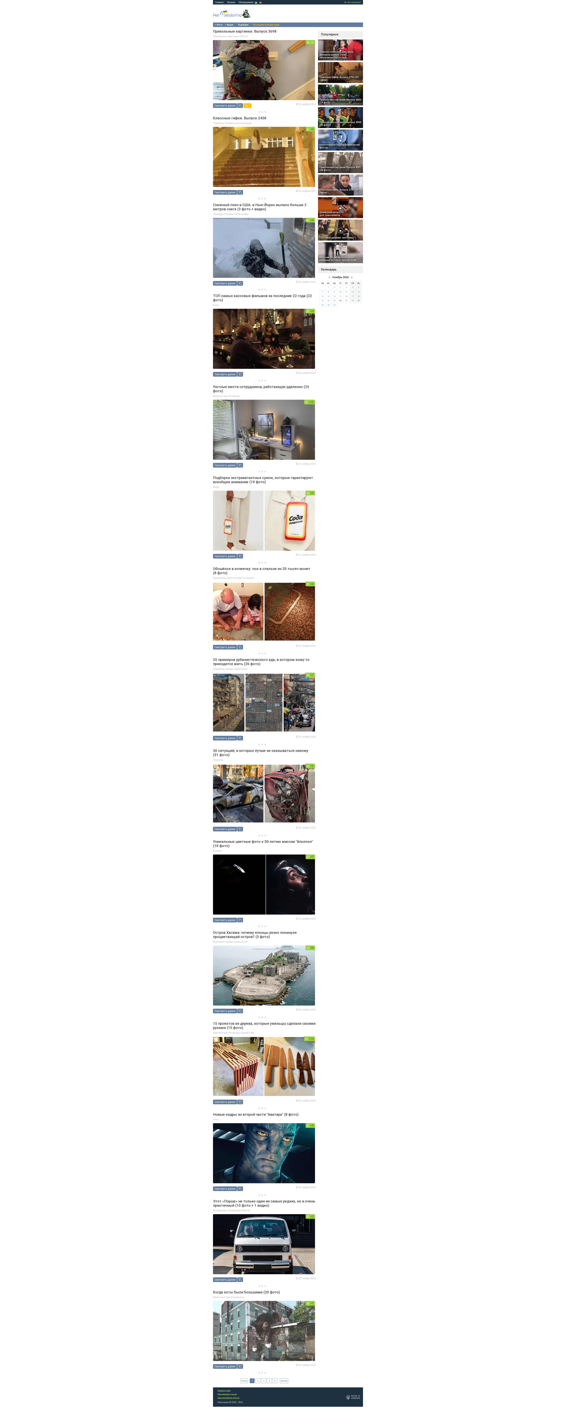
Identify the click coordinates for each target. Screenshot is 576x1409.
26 (353, 301)
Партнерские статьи (227, 1394)
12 (353, 292)
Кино (216, 305)
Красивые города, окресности (230, 669)
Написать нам (224, 1391)
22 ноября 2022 (307, 104)
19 (353, 296)
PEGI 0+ (244, 36)
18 (346, 296)
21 (322, 301)
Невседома (237, 16)
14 (322, 296)
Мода (216, 487)
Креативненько (235, 1297)
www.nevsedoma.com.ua (228, 1398)
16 (334, 296)
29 (328, 305)
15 (328, 296)
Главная (219, 2)
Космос (217, 850)
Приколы (218, 759)
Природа (218, 214)
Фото (220, 25)
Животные (219, 1297)
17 (340, 296)
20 (359, 296)
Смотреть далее (225, 105)
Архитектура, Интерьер (226, 396)
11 (346, 292)
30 (334, 305)
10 (340, 292)
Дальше (284, 1381)
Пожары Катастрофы (236, 214)
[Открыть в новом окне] (240, 105)
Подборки (243, 25)
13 (359, 292)
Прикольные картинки (225, 36)
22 (328, 301)
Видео (230, 25)
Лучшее (231, 2)
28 (322, 305)
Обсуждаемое (245, 2)
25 (346, 301)
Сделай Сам (219, 578)
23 (334, 301)
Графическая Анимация (238, 123)
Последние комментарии (266, 25)
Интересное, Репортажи (227, 1210)
